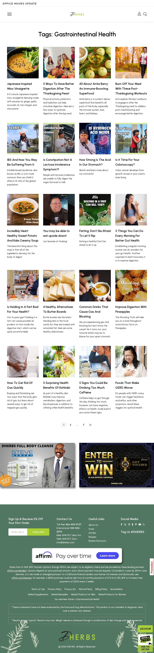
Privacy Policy (55, 589)
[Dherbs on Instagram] (129, 524)
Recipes (92, 537)
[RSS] (144, 524)
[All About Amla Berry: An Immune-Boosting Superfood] (95, 62)
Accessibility (116, 589)
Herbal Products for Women (112, 594)
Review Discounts (97, 541)
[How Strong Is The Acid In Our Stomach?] (95, 138)
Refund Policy (85, 589)
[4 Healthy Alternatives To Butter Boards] (59, 285)
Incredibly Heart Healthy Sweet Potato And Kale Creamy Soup (22, 235)
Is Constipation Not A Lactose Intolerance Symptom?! (57, 164)
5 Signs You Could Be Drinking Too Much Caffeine (93, 387)
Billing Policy (101, 589)
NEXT (90, 425)
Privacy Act (70, 589)
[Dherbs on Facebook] (121, 524)
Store (91, 529)
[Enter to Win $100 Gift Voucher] (116, 465)
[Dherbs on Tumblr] (132, 524)
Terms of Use (38, 589)
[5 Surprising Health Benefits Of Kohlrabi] (59, 361)
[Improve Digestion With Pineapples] (131, 285)
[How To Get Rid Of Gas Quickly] (23, 361)
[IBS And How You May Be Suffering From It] (23, 138)
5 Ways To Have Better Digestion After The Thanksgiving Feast (58, 88)
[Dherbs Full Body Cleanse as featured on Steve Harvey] (37, 465)
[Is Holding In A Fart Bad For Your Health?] (23, 285)
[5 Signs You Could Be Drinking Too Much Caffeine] (95, 361)
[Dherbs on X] (125, 524)
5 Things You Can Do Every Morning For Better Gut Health (129, 235)
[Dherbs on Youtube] (140, 524)
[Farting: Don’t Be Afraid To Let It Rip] (95, 209)
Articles (92, 533)
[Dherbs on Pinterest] (136, 524)
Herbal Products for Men (83, 594)
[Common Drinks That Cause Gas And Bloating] (95, 285)
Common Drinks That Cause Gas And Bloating (93, 311)
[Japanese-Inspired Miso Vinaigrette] (23, 62)
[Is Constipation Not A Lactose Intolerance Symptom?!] (59, 138)
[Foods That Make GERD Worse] (131, 361)
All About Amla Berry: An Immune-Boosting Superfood (93, 88)
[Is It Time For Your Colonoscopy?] (131, 138)
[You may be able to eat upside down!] (59, 209)
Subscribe (38, 532)
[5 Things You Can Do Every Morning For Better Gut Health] (131, 209)
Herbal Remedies (59, 594)
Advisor (145, 628)
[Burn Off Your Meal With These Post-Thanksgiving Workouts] (131, 62)
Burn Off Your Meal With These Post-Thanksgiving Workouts (131, 88)
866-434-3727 (73, 524)
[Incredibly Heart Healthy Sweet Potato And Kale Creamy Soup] (23, 209)
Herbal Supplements (38, 594)
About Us (93, 525)
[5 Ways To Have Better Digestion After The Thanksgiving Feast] (59, 62)
